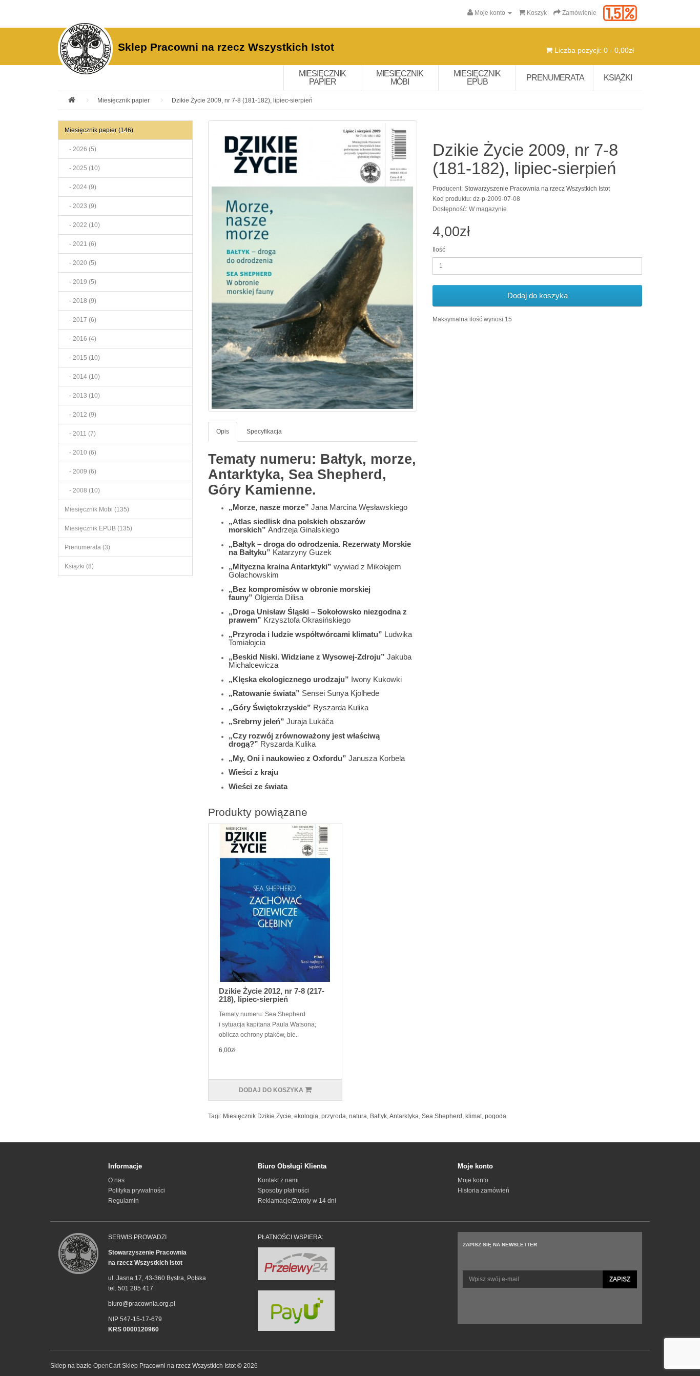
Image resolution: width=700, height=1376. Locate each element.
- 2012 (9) (80, 414)
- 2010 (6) (80, 452)
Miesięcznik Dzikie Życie (257, 1116)
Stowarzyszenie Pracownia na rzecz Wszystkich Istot (537, 188)
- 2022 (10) (82, 225)
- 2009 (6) (80, 471)
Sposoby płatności (283, 1190)
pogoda (495, 1116)
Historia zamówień (483, 1190)
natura (358, 1116)
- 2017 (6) (80, 319)
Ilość (439, 249)
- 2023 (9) (80, 206)
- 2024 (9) (80, 187)
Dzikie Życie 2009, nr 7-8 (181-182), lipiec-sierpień (242, 100)
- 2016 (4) (80, 338)
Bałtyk (378, 1116)
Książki (618, 77)
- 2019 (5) (80, 281)
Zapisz (619, 1279)
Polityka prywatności (136, 1190)
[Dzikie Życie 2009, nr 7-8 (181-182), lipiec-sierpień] (313, 266)
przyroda (333, 1116)
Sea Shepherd (442, 1116)
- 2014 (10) (82, 376)
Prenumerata (555, 77)
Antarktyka (404, 1116)
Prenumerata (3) (87, 547)
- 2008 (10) (82, 490)
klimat (473, 1116)
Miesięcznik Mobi (399, 77)
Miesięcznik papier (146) (99, 130)
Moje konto (473, 1180)
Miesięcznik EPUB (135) (98, 528)
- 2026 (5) (80, 149)
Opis (222, 431)
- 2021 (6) (80, 244)
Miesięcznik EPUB (477, 77)
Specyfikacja (264, 431)
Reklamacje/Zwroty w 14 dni (297, 1200)
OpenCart (106, 1365)
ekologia (306, 1116)
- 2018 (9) (80, 300)
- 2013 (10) (82, 395)
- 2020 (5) (80, 262)
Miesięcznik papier (322, 77)
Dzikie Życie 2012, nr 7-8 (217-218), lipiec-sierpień (271, 995)
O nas (116, 1180)
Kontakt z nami (278, 1180)
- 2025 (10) (82, 168)
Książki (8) (79, 566)
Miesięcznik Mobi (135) (97, 509)
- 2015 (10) (82, 357)
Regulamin (123, 1200)
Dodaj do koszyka (537, 295)
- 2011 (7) (80, 433)
